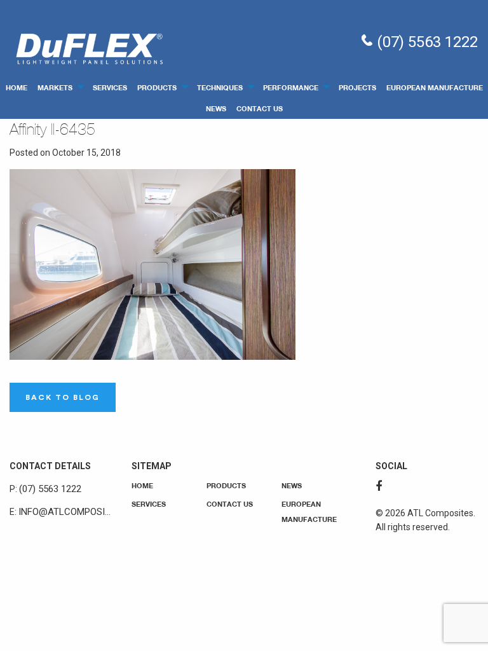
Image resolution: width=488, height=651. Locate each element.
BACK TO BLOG (62, 397)
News (216, 108)
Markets (54, 87)
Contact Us (259, 108)
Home (16, 87)
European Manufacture (434, 87)
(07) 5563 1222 (425, 42)
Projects (357, 87)
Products (157, 87)
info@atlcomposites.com (81, 511)
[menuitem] (16, 86)
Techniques (220, 87)
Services (110, 87)
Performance (290, 87)
